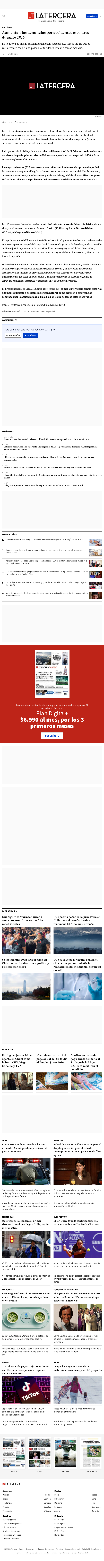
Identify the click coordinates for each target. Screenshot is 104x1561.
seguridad (50, 311)
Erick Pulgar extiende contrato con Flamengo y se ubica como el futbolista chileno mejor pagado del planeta (45, 583)
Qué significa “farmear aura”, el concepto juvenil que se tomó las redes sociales (23, 921)
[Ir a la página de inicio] (52, 16)
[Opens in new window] (65, 1468)
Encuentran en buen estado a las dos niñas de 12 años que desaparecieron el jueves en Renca (46, 439)
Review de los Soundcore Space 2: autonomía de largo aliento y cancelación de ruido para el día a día (25, 1351)
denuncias (34, 311)
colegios (25, 311)
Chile (4, 1140)
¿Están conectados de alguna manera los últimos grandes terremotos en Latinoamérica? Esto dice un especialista (25, 1266)
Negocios (58, 1140)
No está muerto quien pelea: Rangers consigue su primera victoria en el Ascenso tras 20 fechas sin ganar (77, 1278)
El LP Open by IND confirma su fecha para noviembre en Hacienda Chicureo (76, 1223)
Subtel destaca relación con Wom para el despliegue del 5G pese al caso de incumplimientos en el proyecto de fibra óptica (77, 1149)
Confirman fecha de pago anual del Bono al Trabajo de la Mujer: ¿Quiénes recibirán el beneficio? (85, 1062)
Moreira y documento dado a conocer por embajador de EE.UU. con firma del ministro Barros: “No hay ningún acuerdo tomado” (46, 562)
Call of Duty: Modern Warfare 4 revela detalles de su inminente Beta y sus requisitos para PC (25, 1337)
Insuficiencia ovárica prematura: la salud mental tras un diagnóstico (76, 1423)
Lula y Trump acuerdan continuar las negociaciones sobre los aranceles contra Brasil (43, 486)
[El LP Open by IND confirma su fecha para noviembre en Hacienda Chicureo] (78, 1244)
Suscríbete (31, 335)
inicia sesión (13, 335)
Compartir (8, 122)
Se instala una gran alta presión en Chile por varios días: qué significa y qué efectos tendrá (25, 963)
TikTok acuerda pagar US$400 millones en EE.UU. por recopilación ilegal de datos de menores (47, 468)
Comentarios (22, 122)
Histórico (7, 27)
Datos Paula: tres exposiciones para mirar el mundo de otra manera (74, 1410)
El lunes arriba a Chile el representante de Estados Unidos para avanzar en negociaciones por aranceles (77, 1193)
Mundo (5, 1362)
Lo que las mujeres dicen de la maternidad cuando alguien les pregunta (78, 1368)
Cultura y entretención (66, 1289)
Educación (16, 311)
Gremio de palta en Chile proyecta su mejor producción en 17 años (74, 1204)
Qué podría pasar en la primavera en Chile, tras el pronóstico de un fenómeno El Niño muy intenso (77, 921)
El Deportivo (60, 1217)
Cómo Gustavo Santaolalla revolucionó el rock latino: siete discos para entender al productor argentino (76, 1338)
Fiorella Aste (12, 53)
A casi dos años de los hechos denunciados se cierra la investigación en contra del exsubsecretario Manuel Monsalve (47, 594)
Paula (56, 1362)
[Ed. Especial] (91, 1468)
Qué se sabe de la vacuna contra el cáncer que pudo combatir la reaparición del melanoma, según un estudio (77, 965)
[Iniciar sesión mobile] (100, 16)
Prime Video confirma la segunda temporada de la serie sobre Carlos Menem (77, 1350)
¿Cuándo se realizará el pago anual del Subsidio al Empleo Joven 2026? (51, 1059)
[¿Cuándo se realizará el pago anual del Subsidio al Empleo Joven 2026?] (52, 1081)
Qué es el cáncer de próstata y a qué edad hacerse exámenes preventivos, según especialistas (44, 539)
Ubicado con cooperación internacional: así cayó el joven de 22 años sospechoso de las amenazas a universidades (49, 458)
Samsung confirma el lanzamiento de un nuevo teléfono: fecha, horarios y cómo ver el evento (26, 1297)
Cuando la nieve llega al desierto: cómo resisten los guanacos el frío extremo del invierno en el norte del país (44, 551)
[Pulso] (39, 1468)
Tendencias (8, 1217)
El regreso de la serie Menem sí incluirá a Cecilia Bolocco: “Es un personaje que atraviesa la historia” (77, 1297)
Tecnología (8, 1289)
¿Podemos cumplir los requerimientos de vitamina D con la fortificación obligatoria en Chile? (26, 1277)
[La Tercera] (14, 1468)
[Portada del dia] (52, 697)
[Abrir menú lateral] (4, 16)
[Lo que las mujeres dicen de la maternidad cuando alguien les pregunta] (78, 1390)
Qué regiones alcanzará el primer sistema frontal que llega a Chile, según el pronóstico (25, 1224)
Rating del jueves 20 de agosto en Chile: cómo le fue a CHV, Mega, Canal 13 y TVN (17, 1061)
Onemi (42, 311)
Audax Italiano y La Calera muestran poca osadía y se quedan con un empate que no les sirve (77, 1264)
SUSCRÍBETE (52, 735)
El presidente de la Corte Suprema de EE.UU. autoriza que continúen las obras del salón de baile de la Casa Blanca (53, 476)
